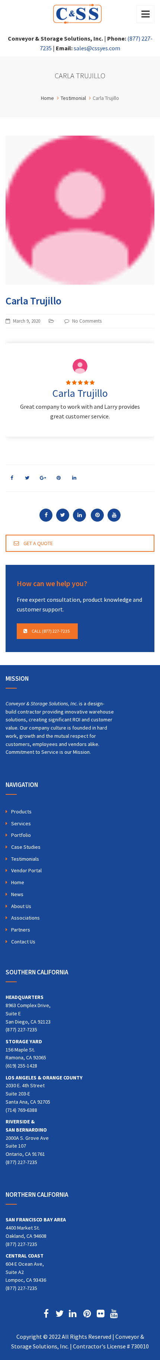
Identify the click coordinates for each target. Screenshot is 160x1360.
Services (21, 823)
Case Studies (26, 847)
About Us (21, 906)
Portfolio (21, 835)
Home (17, 882)
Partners (20, 929)
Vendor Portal (26, 870)
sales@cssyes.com (97, 48)
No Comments (87, 321)
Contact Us (23, 941)
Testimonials (25, 858)
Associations (25, 917)
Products (21, 811)
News (17, 894)
